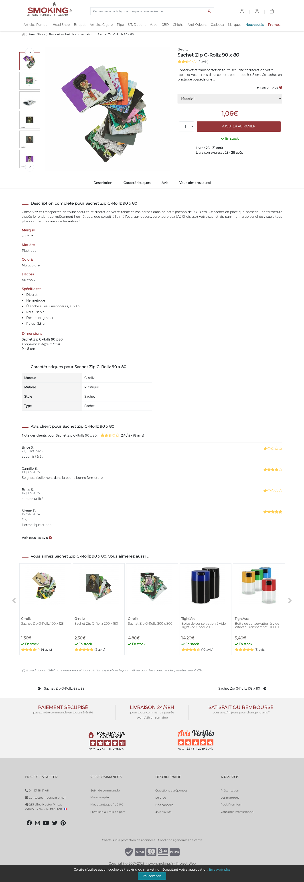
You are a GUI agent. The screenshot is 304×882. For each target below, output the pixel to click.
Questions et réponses (171, 790)
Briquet (80, 25)
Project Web (186, 864)
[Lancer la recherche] (209, 11)
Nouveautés (254, 25)
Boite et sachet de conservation (71, 34)
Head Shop (61, 25)
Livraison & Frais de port (107, 812)
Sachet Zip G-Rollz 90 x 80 (116, 34)
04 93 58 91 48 (38, 790)
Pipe (120, 25)
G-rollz (183, 49)
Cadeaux (217, 25)
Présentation (230, 790)
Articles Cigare (101, 25)
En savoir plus (220, 870)
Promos (274, 25)
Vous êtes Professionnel (237, 812)
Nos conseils (164, 805)
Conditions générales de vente (180, 840)
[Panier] (272, 12)
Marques (234, 25)
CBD (165, 25)
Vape (153, 25)
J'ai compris (152, 876)
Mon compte (99, 797)
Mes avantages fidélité (106, 804)
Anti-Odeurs (197, 25)
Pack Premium (231, 804)
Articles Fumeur (36, 25)
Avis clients (163, 812)
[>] (29, 167)
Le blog (160, 797)
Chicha (178, 25)
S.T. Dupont (137, 25)
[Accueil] (23, 34)
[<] (29, 52)
